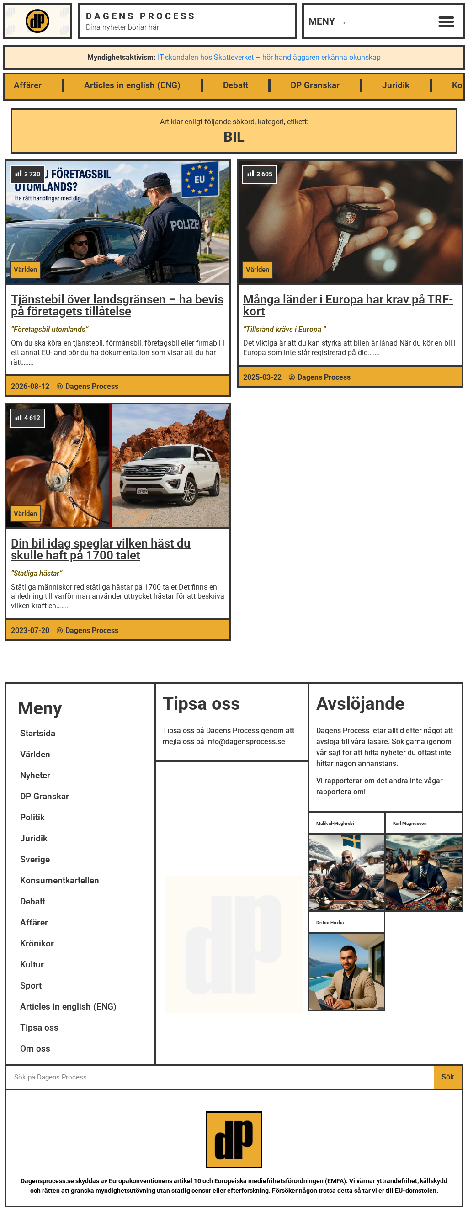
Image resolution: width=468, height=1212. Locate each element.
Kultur (32, 964)
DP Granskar (315, 85)
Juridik (396, 85)
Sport (31, 985)
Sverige (35, 859)
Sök (447, 1077)
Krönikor (37, 943)
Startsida (37, 733)
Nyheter (35, 775)
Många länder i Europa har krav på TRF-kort (348, 305)
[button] (446, 22)
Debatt (235, 85)
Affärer (28, 85)
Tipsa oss (39, 1027)
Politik (32, 817)
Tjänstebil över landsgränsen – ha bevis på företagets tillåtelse (117, 305)
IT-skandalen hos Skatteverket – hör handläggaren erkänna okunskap (269, 57)
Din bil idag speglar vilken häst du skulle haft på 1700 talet (101, 549)
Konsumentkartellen (59, 880)
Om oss (35, 1048)
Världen (35, 754)
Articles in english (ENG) (132, 85)
